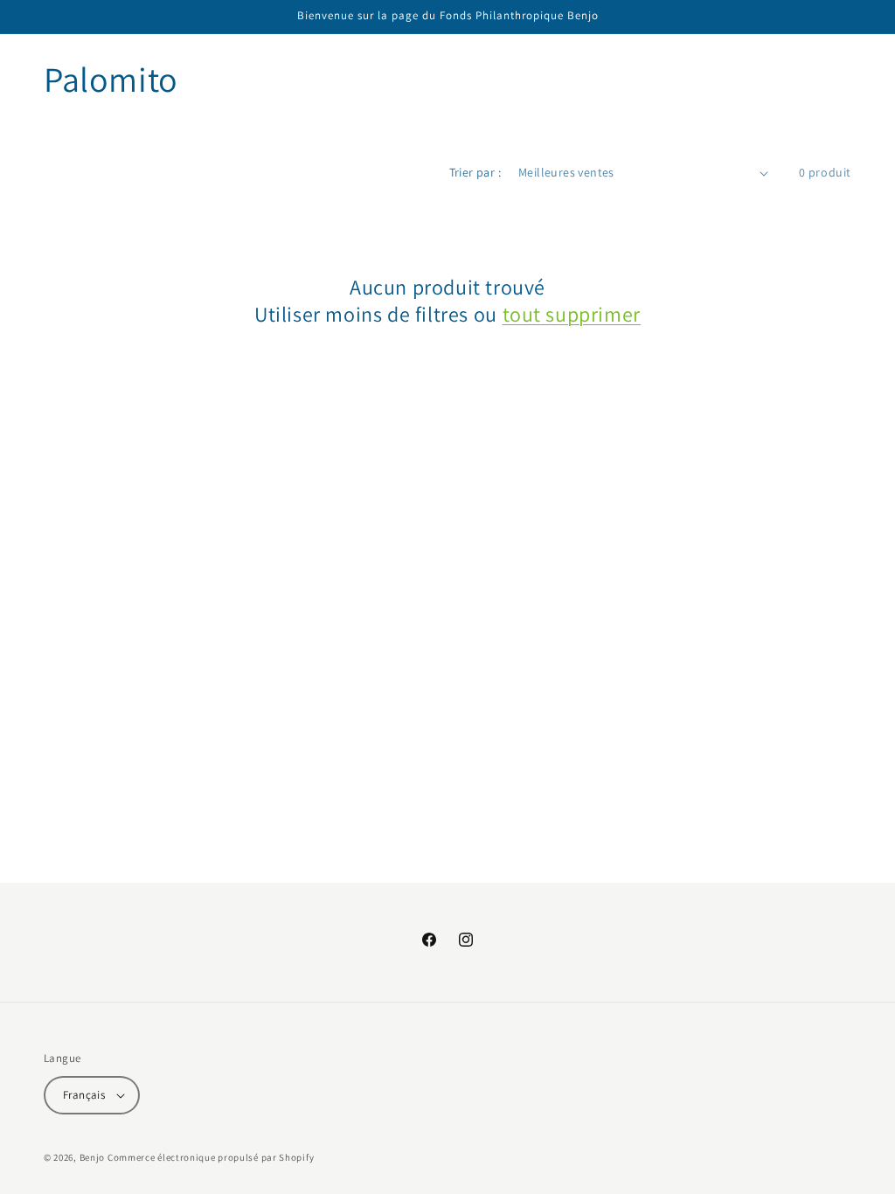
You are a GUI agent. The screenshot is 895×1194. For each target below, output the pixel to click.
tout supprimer (572, 314)
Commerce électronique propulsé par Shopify (211, 1157)
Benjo (93, 1157)
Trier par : (475, 172)
